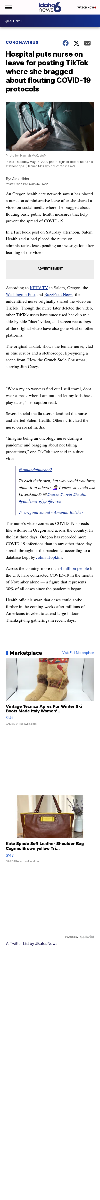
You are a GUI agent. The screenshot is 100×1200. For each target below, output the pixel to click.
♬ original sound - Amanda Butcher (51, 512)
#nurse (53, 494)
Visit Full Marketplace (78, 653)
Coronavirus (22, 42)
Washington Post (20, 294)
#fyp (43, 501)
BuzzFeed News (58, 294)
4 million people (74, 568)
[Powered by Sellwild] (87, 937)
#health (79, 494)
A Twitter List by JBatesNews (32, 943)
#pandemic (28, 501)
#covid (66, 494)
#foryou (54, 501)
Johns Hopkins (49, 557)
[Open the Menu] (8, 7)
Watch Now (85, 7)
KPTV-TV (39, 287)
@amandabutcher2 (35, 469)
